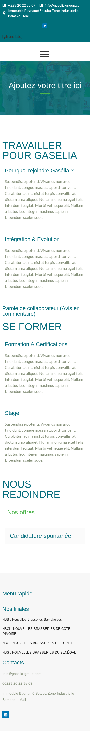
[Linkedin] (45, 25)
